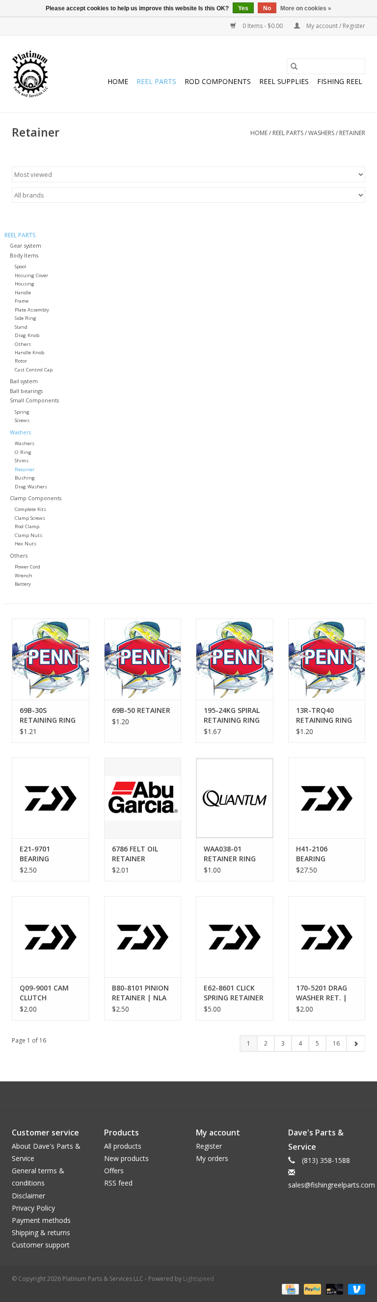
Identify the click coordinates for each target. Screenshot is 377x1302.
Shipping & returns (41, 1232)
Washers (321, 133)
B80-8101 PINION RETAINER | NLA (140, 992)
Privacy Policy (33, 1208)
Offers (114, 1170)
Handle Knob (29, 352)
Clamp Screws (30, 518)
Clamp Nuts (28, 535)
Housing (24, 284)
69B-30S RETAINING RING (48, 715)
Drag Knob (27, 335)
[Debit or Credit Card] (334, 1288)
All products (122, 1146)
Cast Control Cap (34, 370)
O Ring (23, 452)
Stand (21, 327)
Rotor (21, 361)
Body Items (24, 255)
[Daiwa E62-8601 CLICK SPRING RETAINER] (234, 936)
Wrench (23, 575)
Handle (23, 292)
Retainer (352, 133)
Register (209, 1146)
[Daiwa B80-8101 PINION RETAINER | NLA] (143, 936)
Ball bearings (26, 391)
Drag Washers (31, 486)
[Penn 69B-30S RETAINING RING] (50, 659)
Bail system (24, 381)
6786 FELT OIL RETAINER (135, 853)
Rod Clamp (27, 526)
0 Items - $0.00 (262, 26)
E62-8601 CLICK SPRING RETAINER (234, 992)
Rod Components (218, 81)
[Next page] (356, 1043)
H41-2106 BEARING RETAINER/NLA (320, 854)
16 (336, 1043)
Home (118, 81)
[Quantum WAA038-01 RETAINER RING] (234, 798)
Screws (22, 420)
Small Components (34, 400)
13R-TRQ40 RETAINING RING (324, 715)
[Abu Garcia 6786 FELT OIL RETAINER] (143, 798)
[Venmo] (355, 1288)
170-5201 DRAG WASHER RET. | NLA (321, 993)
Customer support (41, 1244)
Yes (243, 8)
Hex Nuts (25, 543)
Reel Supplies (284, 81)
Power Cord (27, 567)
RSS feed (118, 1183)
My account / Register (335, 26)
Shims (21, 460)
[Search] (294, 66)
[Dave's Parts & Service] (30, 74)
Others (23, 344)
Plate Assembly (32, 310)
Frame (21, 301)
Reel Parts (156, 81)
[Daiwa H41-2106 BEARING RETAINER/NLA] (327, 798)
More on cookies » (305, 8)
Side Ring (25, 318)
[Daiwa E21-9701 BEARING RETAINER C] (50, 798)
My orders (212, 1158)
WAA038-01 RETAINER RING (230, 853)
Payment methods (41, 1220)
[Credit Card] (289, 1288)
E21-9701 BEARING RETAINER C (39, 854)
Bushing (25, 478)
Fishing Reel (339, 81)
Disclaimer (28, 1195)
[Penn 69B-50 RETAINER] (143, 659)
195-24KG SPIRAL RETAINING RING (232, 715)
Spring (22, 412)
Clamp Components (35, 498)
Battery (23, 584)
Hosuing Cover (31, 275)
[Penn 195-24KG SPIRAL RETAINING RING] (234, 659)
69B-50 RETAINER (141, 710)
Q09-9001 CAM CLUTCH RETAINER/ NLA (45, 993)
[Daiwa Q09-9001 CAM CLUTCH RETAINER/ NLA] (50, 936)
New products (126, 1158)
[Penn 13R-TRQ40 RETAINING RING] (327, 659)
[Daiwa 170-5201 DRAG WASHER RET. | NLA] (327, 936)
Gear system (25, 245)
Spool (20, 266)
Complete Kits (30, 509)
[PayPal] (311, 1288)
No (267, 8)
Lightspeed (198, 1278)
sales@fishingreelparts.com (331, 1184)
